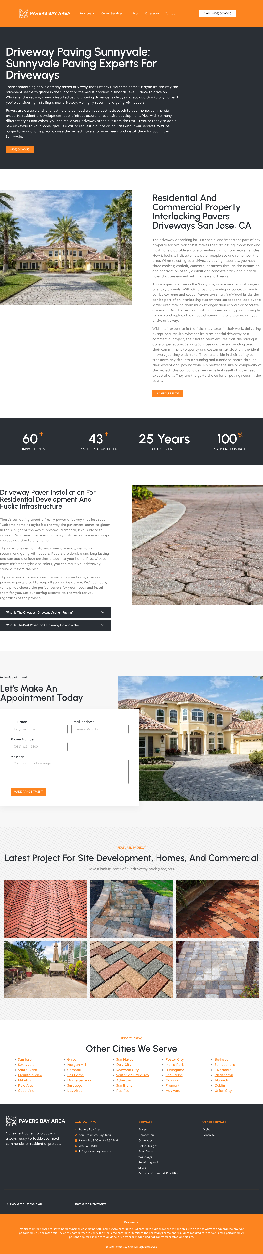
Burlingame (175, 1070)
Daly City (123, 1065)
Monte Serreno (79, 1080)
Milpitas (24, 1080)
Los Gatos (75, 1075)
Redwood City (127, 1070)
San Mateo (125, 1059)
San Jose (25, 1059)
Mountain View (30, 1075)
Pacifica (122, 1091)
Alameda (222, 1080)
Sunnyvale (26, 1065)
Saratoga (74, 1085)
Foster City (175, 1059)
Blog (136, 13)
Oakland (172, 1080)
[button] (55, 612)
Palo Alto (25, 1085)
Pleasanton (224, 1075)
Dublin (220, 1085)
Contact (171, 13)
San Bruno (124, 1085)
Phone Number (23, 739)
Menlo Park (175, 1065)
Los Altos (74, 1091)
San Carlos (174, 1075)
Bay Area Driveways (90, 1204)
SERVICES (145, 1122)
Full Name (19, 722)
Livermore (223, 1070)
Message (18, 757)
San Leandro (225, 1065)
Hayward (173, 1091)
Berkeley (222, 1059)
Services (85, 13)
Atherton (123, 1080)
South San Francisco (132, 1075)
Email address (82, 722)
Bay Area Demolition (26, 1204)
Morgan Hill (76, 1065)
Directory (152, 13)
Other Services (112, 13)
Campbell (74, 1070)
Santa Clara (27, 1070)
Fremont (173, 1085)
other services (214, 1122)
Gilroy (72, 1059)
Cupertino (26, 1091)
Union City (223, 1091)
